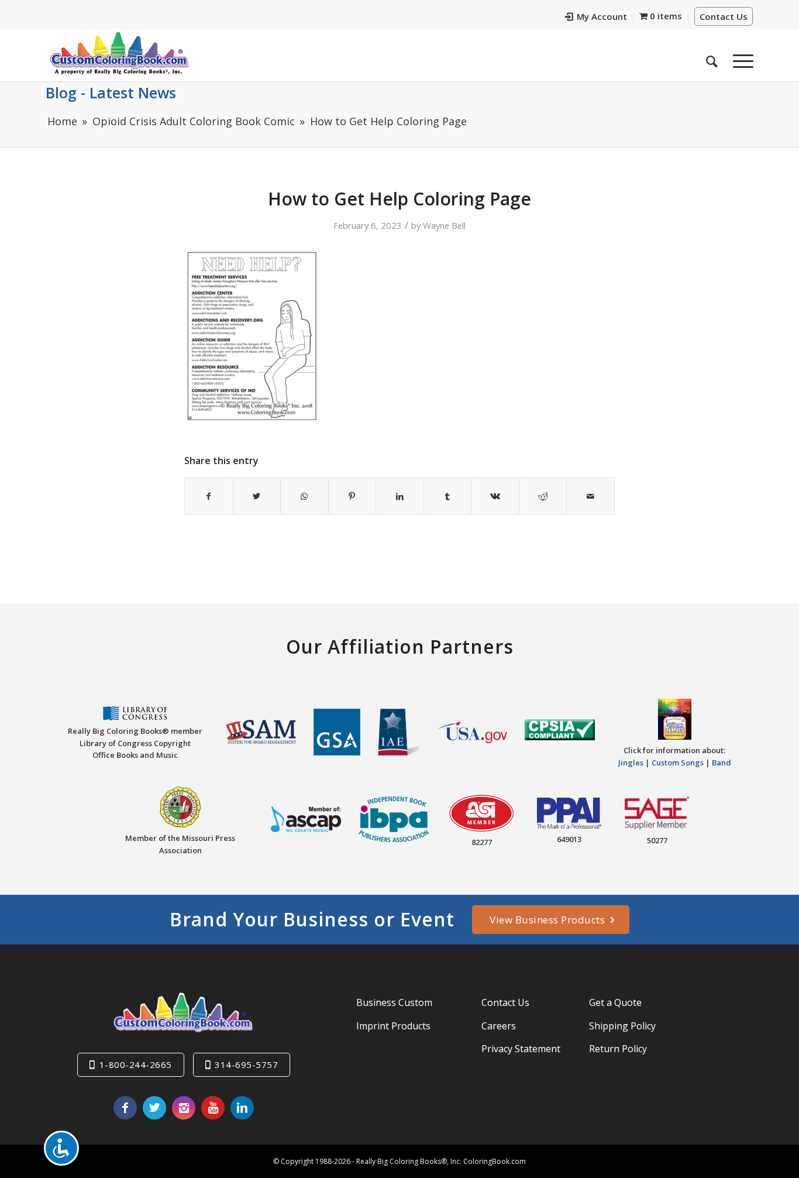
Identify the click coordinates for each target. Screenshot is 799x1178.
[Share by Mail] (590, 496)
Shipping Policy (622, 1025)
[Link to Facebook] (125, 1107)
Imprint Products (393, 1025)
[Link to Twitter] (154, 1107)
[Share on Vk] (495, 496)
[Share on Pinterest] (352, 496)
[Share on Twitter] (257, 496)
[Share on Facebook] (209, 496)
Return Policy (618, 1048)
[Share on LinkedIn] (399, 496)
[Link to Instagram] (183, 1107)
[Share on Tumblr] (447, 496)
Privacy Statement (520, 1048)
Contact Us (724, 16)
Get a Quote (615, 1002)
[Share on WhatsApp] (304, 496)
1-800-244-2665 (135, 1064)
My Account (602, 16)
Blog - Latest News (111, 92)
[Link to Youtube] (213, 1107)
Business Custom (394, 1002)
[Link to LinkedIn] (242, 1107)
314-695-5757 (246, 1064)
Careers (498, 1025)
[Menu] (739, 58)
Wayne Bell (444, 225)
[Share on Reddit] (543, 496)
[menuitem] (596, 17)
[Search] (711, 58)
